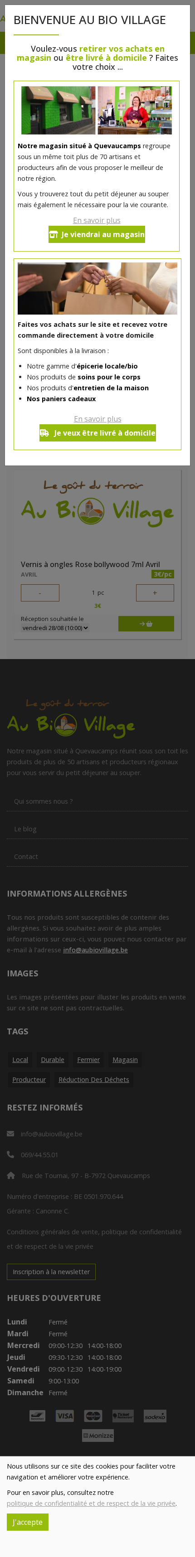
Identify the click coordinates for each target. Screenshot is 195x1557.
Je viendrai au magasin (103, 234)
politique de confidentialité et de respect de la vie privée (91, 1503)
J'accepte (28, 1522)
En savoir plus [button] (97, 220)
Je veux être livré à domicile (104, 433)
